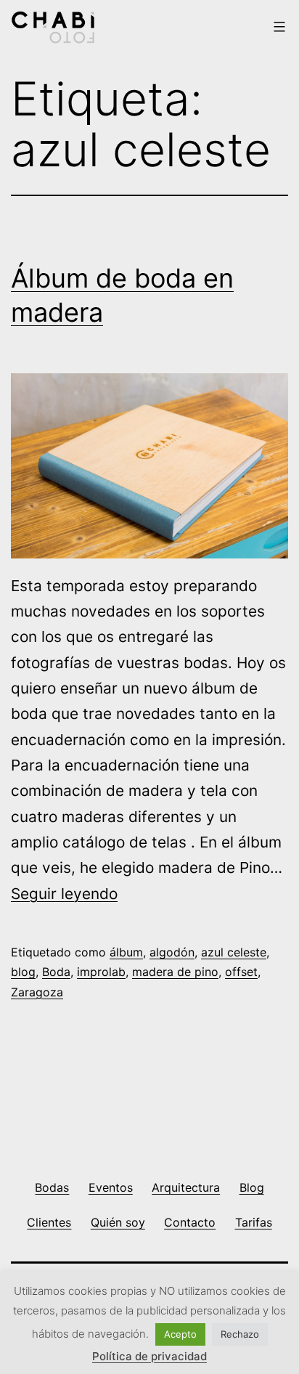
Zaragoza (37, 992)
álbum (126, 952)
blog (23, 971)
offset (241, 971)
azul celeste (233, 952)
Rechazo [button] (240, 1334)
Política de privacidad (149, 1356)
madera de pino (175, 971)
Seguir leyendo (64, 894)
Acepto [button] (180, 1334)
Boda (56, 971)
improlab (101, 971)
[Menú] (277, 27)
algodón (172, 952)
